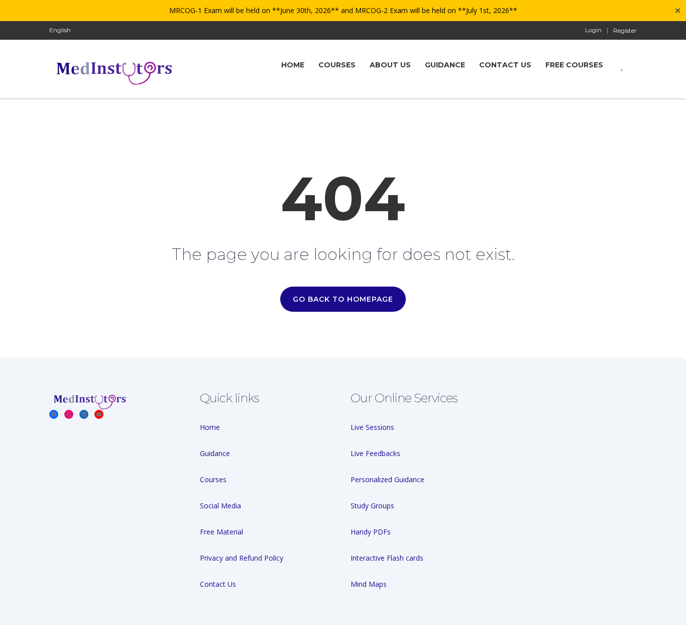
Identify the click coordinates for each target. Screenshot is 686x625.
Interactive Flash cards (387, 558)
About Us (390, 64)
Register (625, 31)
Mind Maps (369, 584)
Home (210, 427)
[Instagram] (68, 414)
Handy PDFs (371, 532)
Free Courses (574, 64)
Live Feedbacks (375, 453)
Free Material (221, 532)
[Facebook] (53, 414)
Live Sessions (372, 427)
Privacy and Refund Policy (241, 558)
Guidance (445, 64)
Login (593, 30)
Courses (337, 64)
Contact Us (505, 64)
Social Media (220, 505)
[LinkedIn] (83, 414)
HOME (292, 64)
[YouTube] (98, 414)
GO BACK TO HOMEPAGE (343, 299)
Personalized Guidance (387, 479)
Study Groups (372, 505)
